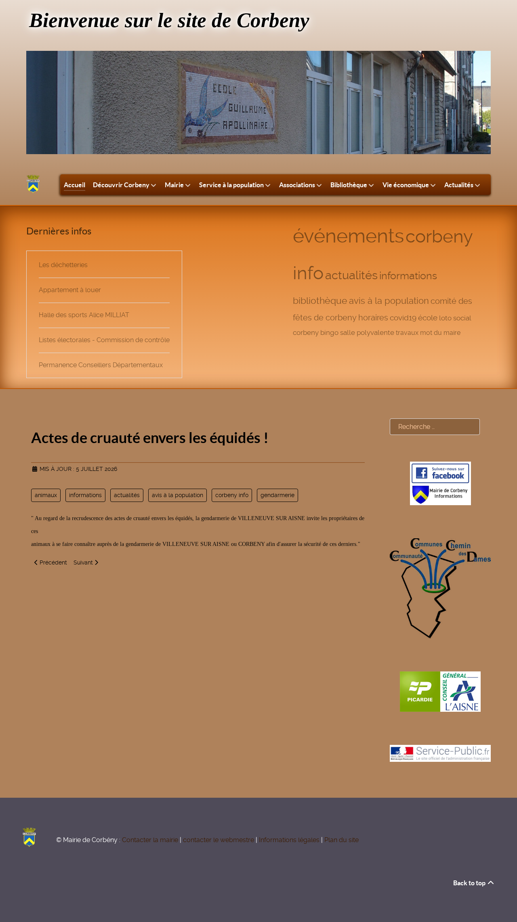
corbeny (306, 332)
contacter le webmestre (218, 840)
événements (348, 235)
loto (445, 318)
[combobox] (435, 426)
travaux (407, 333)
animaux (46, 495)
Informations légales (289, 840)
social (462, 318)
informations (408, 276)
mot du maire (440, 333)
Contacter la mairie (150, 840)
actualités (351, 275)
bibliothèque (320, 300)
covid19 (403, 317)
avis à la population (389, 300)
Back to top (470, 882)
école (427, 318)
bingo (329, 333)
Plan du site (341, 840)
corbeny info (231, 495)
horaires (373, 317)
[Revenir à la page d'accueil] (33, 184)
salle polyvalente (367, 333)
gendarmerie (277, 495)
